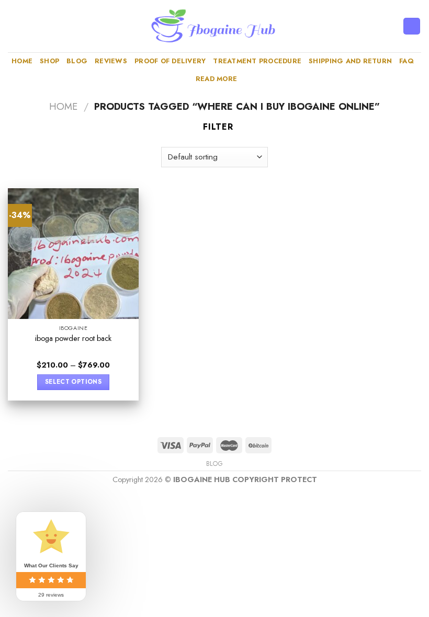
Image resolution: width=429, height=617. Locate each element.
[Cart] (411, 26)
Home (22, 61)
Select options (73, 382)
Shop (49, 61)
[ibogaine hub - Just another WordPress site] (214, 26)
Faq (406, 61)
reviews (111, 61)
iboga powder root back (73, 339)
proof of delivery (170, 61)
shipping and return (350, 61)
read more (216, 79)
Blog (76, 61)
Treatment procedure (257, 61)
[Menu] (14, 26)
